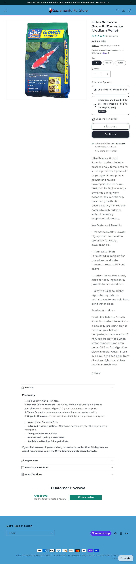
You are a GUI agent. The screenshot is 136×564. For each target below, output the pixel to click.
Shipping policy (104, 555)
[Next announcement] (131, 2)
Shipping (95, 45)
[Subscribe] (51, 533)
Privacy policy (59, 555)
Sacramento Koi (29, 555)
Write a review (86, 497)
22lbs (108, 63)
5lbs (97, 63)
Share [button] (97, 373)
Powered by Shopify (44, 555)
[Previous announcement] (5, 2)
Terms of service (88, 555)
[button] (5, 10)
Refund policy (73, 555)
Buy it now (110, 134)
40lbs (120, 63)
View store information (106, 151)
